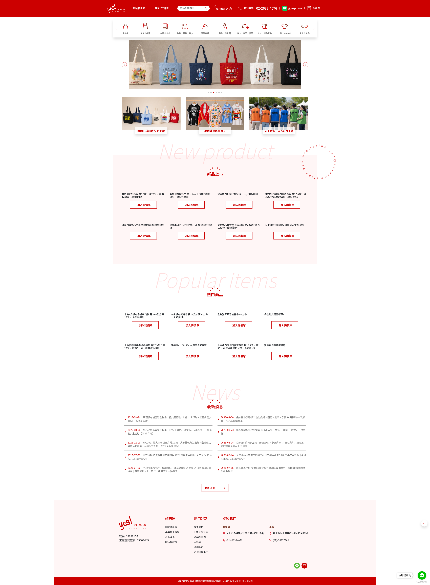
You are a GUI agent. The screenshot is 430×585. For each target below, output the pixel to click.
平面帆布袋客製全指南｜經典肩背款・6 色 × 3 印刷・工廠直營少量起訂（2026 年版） (169, 419)
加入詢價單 (144, 205)
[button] (116, 28)
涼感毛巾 (198, 547)
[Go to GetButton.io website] (422, 582)
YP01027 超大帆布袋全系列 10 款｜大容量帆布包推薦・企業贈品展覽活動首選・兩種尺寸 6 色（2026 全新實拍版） (169, 444)
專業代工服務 (162, 8)
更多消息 (209, 488)
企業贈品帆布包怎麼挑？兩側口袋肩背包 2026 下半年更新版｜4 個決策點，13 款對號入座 (263, 456)
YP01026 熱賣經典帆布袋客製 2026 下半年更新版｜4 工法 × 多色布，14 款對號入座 (170, 456)
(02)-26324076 (234, 540)
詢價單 (316, 8)
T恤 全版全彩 (201, 532)
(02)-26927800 (281, 540)
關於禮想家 (139, 8)
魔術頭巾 (198, 527)
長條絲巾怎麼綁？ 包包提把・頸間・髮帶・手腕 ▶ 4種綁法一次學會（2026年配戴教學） (263, 419)
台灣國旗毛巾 (201, 552)
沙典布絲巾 (200, 537)
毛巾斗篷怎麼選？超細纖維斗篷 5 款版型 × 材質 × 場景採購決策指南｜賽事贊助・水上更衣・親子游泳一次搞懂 (169, 469)
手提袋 (197, 542)
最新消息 (170, 537)
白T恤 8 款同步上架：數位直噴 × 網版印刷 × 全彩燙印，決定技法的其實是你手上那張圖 (262, 444)
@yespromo (295, 8)
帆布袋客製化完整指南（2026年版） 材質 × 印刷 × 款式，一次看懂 (263, 431)
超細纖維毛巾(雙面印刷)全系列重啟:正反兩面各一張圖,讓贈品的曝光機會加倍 (263, 469)
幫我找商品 (222, 9)
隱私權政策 (171, 542)
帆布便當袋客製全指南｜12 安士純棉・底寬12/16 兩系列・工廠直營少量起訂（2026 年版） (170, 431)
